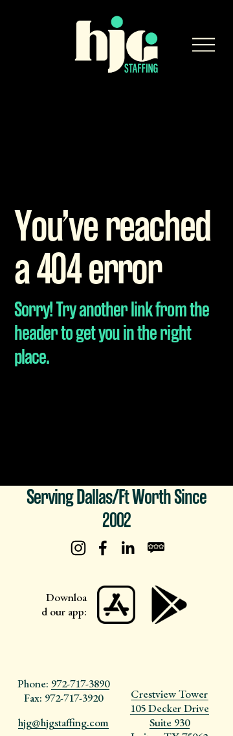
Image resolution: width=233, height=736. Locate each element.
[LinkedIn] (127, 548)
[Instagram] (78, 548)
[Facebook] (103, 548)
